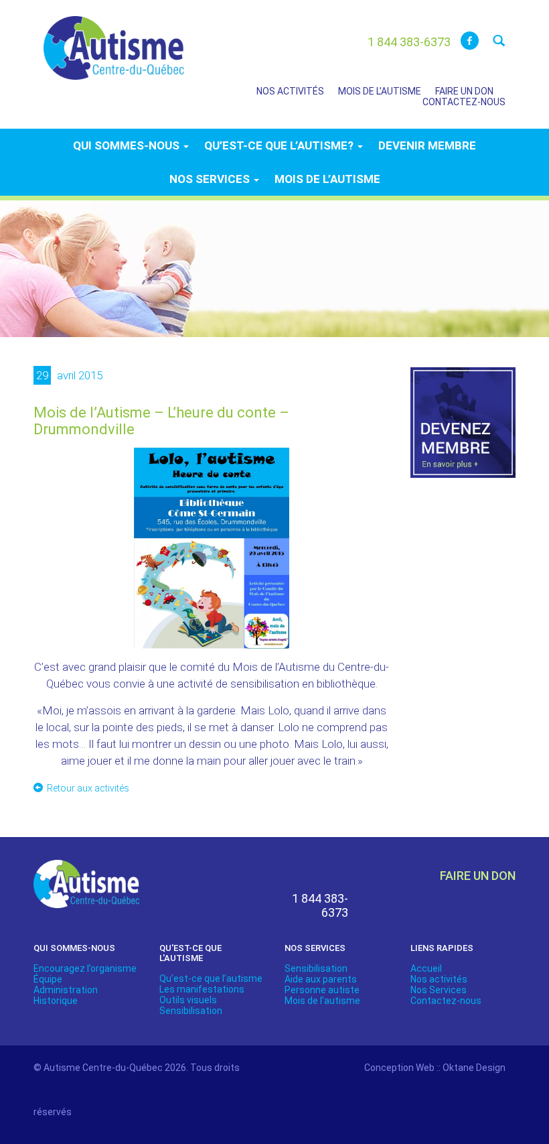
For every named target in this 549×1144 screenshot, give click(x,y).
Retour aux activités (88, 788)
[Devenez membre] (463, 430)
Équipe (47, 979)
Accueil (426, 968)
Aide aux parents (321, 979)
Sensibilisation (190, 1010)
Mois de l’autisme (379, 91)
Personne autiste (322, 989)
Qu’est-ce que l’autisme (210, 978)
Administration (65, 989)
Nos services (210, 179)
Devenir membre (427, 145)
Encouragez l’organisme (85, 968)
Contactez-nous (463, 102)
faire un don (478, 876)
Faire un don (464, 91)
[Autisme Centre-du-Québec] (114, 39)
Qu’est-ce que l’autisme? (280, 145)
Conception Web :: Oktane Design (434, 1067)
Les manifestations (201, 989)
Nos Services (438, 989)
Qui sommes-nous (127, 145)
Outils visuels (188, 1000)
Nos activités (290, 91)
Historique (55, 1000)
